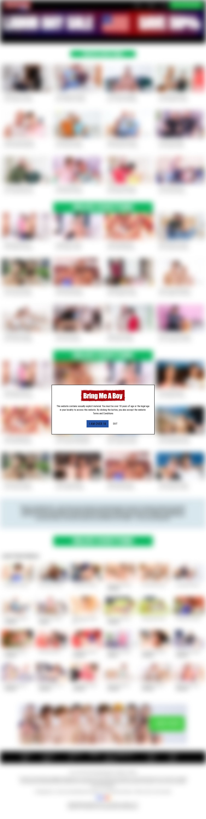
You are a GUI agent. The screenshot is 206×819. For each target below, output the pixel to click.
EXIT (115, 423)
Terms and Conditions (103, 413)
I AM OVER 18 (97, 424)
